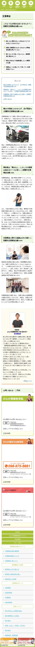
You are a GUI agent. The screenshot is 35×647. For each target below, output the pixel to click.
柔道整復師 (17, 334)
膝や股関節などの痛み (12, 616)
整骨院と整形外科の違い (13, 574)
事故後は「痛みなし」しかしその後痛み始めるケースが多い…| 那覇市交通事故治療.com (17, 90)
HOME (17, 532)
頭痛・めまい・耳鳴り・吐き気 (15, 625)
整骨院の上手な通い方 (12, 569)
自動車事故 (8, 592)
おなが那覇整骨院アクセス (17, 535)
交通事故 (8, 597)
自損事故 (8, 588)
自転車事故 (8, 602)
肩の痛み (8, 620)
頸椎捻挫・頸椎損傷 (11, 635)
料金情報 (17, 539)
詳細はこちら (28, 381)
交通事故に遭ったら (11, 561)
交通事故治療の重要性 (12, 551)
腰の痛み (8, 630)
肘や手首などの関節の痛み (13, 611)
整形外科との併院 (10, 579)
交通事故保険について (12, 556)
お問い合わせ (7, 99)
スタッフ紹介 (17, 543)
